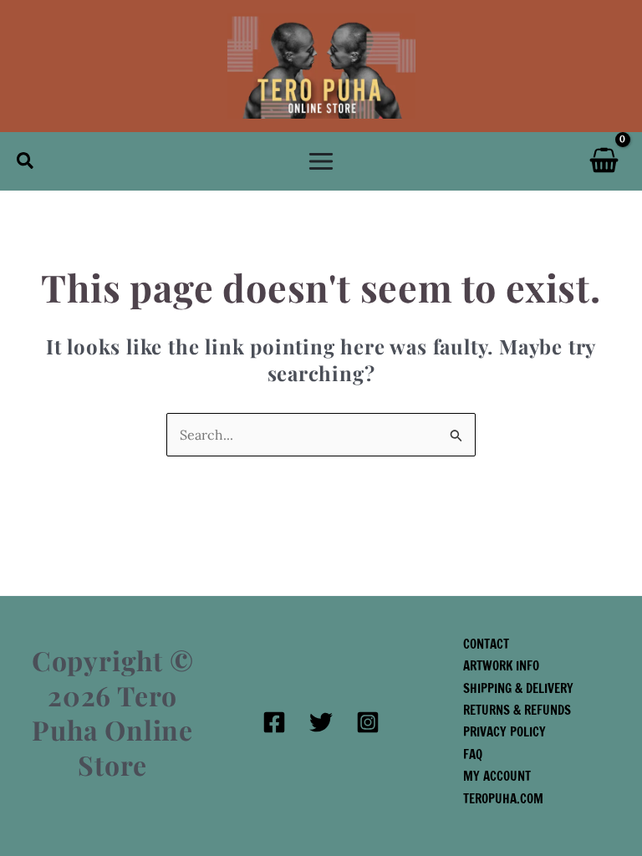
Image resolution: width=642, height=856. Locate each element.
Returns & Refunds (517, 710)
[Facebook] (274, 722)
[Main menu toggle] (321, 161)
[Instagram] (368, 722)
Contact (486, 644)
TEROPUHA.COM (503, 799)
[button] (26, 162)
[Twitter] (321, 722)
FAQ (472, 754)
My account (497, 776)
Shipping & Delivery (518, 688)
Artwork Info (501, 666)
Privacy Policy (504, 732)
